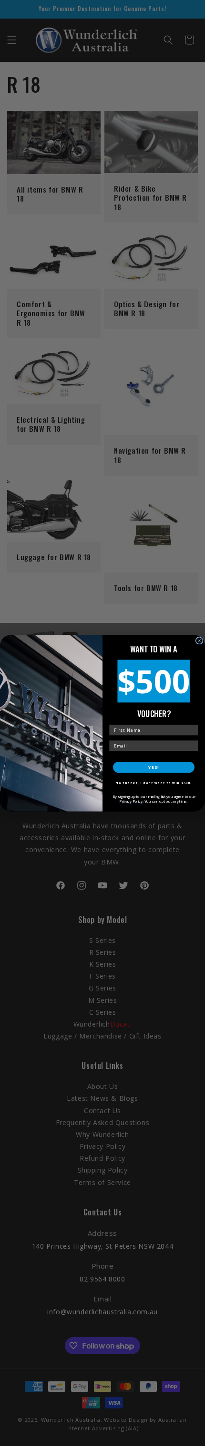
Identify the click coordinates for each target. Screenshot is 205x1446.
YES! (153, 767)
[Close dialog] (199, 640)
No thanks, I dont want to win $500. (153, 783)
